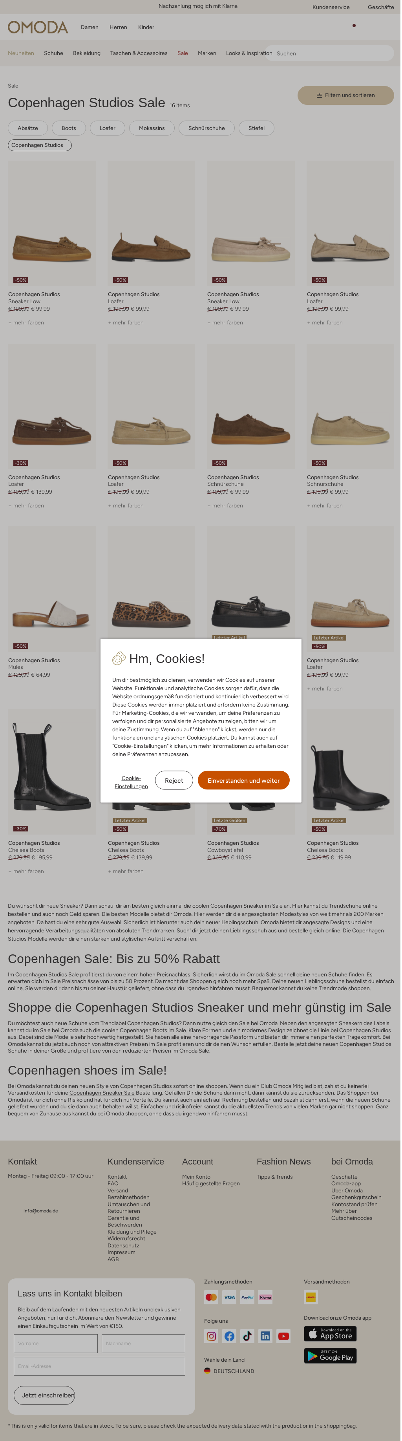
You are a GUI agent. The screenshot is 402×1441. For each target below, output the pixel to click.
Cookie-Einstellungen (131, 782)
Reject (174, 780)
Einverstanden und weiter (244, 780)
